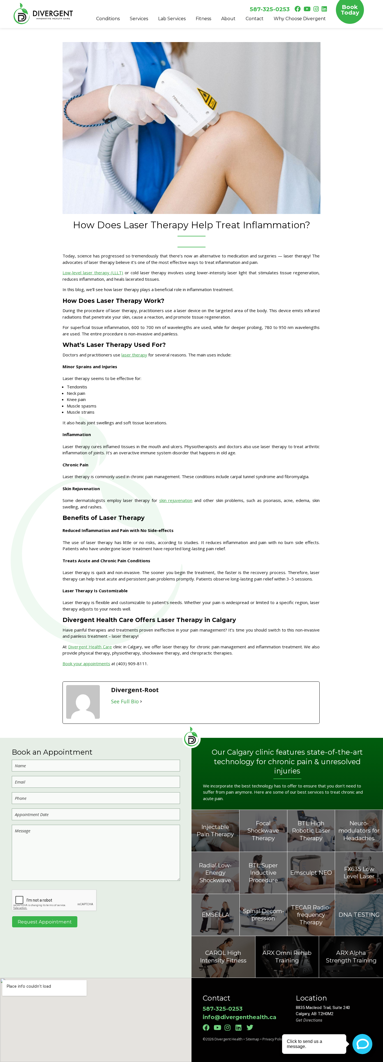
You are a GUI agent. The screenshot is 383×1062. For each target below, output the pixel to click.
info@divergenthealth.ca (239, 1017)
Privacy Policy (273, 1039)
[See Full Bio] (141, 701)
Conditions (108, 18)
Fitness (203, 18)
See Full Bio (125, 701)
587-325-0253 (270, 9)
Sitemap (252, 1039)
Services (139, 18)
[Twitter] (251, 1027)
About (228, 18)
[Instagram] (229, 1027)
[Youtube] (218, 1027)
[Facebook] (208, 1027)
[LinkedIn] (240, 1027)
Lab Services (172, 18)
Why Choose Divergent (300, 18)
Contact (255, 18)
